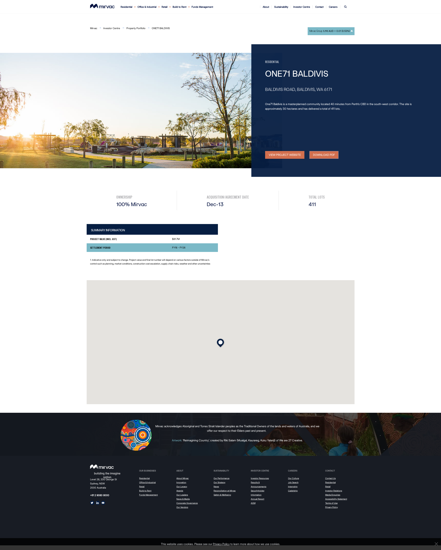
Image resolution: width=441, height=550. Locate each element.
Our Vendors (182, 507)
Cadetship (293, 490)
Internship (293, 486)
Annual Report (257, 499)
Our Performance (221, 478)
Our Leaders (182, 495)
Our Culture (293, 478)
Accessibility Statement (336, 499)
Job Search (293, 482)
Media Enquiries (332, 495)
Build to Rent (145, 490)
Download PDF (324, 155)
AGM (253, 503)
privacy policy (221, 544)
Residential (144, 478)
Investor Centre (111, 28)
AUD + (329, 31)
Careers (292, 471)
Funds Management (202, 6)
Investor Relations (333, 490)
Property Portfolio (135, 28)
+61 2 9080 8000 (99, 495)
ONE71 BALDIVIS (161, 28)
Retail (142, 486)
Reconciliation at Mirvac (225, 490)
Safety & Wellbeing (222, 495)
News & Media (183, 499)
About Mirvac (182, 478)
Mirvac (93, 28)
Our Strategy (219, 482)
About (179, 471)
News (216, 486)
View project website (285, 155)
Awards (179, 490)
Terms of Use (331, 503)
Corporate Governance (187, 503)
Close (435, 544)
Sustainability (221, 471)
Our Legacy (181, 486)
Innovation (181, 482)
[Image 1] (102, 6)
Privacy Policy (331, 507)
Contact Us (330, 478)
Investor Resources (260, 478)
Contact (330, 471)
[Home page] (102, 466)
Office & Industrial (147, 482)
